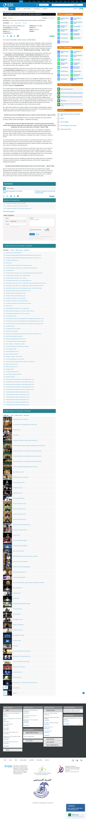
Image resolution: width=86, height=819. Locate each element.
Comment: (31, 217)
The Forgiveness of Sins (11, 316)
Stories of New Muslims (64, 30)
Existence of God (16, 429)
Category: (6, 23)
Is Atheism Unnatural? (17, 629)
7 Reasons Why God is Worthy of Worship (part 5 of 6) (17, 402)
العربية (25, 1)
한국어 (77, 1)
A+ (53, 18)
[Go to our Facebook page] (73, 760)
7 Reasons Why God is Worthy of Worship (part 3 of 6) (17, 397)
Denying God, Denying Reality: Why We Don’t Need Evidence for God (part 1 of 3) (23, 333)
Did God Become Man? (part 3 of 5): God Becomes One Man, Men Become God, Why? (24, 285)
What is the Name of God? (18, 550)
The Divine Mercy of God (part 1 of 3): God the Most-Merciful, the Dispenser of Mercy (24, 273)
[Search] (72, 5)
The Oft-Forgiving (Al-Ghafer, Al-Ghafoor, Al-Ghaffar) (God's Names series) (29, 445)
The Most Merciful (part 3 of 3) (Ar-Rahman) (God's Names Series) (27, 461)
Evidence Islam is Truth (65, 19)
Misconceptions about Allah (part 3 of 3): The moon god (18, 313)
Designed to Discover (10, 376)
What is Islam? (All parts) (67, 89)
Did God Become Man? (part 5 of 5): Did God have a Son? (18, 290)
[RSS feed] (81, 760)
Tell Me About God (17, 593)
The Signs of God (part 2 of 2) (12, 371)
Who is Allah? (9, 262)
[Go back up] (83, 693)
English (21, 1)
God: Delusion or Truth (18, 619)
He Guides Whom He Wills (18, 635)
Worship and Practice (64, 26)
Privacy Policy (39, 760)
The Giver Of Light (17, 640)
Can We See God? (10, 270)
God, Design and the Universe (19, 572)
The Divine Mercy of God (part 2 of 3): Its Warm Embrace (18, 275)
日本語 (56, 1)
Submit (32, 234)
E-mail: (7, 224)
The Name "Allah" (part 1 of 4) (19, 503)
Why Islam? (63, 100)
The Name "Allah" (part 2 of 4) (19, 508)
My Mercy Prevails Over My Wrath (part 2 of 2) (16, 295)
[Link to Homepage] (8, 4)
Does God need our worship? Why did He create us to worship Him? (20, 361)
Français (34, 1)
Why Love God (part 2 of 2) (12, 366)
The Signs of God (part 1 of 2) (12, 260)
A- (49, 18)
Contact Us (75, 8)
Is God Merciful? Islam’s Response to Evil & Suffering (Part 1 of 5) (20, 379)
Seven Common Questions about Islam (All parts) (71, 104)
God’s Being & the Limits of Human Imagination (16, 341)
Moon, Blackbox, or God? (18, 471)
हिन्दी (68, 1)
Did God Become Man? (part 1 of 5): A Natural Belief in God (18, 280)
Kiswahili (72, 1)
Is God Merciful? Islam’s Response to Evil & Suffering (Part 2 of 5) (20, 381)
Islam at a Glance (27, 8)
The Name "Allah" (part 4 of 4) (19, 519)
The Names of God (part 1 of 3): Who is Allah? (13, 192)
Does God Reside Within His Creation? (14, 336)
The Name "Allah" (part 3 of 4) (19, 514)
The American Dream (17, 608)
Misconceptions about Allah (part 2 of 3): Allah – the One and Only (20, 310)
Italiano (60, 1)
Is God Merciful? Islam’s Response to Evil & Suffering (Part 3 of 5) (20, 384)
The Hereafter (77, 26)
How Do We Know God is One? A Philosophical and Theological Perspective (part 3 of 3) (24, 323)
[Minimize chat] (84, 805)
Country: (7, 221)
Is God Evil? (15, 645)
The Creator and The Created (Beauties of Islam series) (25, 424)
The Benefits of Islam (77, 19)
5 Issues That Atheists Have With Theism (21, 651)
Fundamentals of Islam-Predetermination (21, 566)
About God (14, 11)
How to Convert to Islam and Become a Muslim (72, 93)
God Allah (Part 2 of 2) (17, 493)
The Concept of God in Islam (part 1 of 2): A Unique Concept (19, 265)
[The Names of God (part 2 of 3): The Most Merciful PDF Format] (14, 36)
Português (48, 1)
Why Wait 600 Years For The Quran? (21, 477)
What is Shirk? (16, 598)
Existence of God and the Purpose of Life (21, 524)
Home (6, 8)
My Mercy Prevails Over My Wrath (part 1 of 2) (16, 293)
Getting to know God (17, 672)
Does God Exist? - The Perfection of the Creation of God (25, 682)
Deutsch (38, 1)
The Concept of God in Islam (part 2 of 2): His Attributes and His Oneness (21, 267)
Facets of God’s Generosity (12, 331)
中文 (52, 1)
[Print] (11, 36)
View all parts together (8, 211)
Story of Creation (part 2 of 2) (12, 354)
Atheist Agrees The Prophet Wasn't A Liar (21, 656)
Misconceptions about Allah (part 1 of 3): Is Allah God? (17, 308)
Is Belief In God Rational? (18, 624)
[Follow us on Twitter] (77, 760)
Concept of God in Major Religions (20, 545)
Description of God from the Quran (20, 561)
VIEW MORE (6, 746)
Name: (7, 218)
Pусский (43, 1)
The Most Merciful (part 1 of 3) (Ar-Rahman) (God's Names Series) (27, 450)
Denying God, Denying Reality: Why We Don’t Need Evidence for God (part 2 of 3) (23, 257)
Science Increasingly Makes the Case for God (15, 338)
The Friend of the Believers (18, 498)
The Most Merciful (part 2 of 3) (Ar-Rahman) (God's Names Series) (27, 456)
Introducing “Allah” (10, 369)
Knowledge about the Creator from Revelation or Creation (25, 556)
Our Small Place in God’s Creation (13, 328)
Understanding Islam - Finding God (20, 419)
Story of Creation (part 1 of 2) (12, 351)
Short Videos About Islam (78, 79)
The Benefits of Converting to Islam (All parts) (71, 96)
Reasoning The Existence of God (20, 529)
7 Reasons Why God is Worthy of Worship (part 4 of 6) (17, 399)
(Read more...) (6, 721)
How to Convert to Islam (78, 22)
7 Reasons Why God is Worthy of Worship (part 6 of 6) (17, 404)
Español (29, 1)
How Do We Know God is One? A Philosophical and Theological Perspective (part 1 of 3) (24, 318)
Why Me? (15, 693)
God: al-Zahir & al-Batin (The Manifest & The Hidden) (17, 346)
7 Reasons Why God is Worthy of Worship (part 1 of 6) (17, 391)
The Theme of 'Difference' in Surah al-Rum (15, 359)
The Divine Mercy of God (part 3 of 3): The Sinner (16, 278)
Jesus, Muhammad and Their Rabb (13, 374)
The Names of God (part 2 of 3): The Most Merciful (17, 205)
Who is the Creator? (17, 677)
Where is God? (9, 305)
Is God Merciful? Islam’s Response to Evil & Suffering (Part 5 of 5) (20, 389)
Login (37, 4)
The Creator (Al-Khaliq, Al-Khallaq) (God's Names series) (25, 466)
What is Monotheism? (17, 587)
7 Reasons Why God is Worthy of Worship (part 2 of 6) (17, 394)
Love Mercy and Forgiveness (19, 577)
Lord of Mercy (16, 435)
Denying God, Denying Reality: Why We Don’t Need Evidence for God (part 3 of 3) (23, 255)
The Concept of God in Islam (19, 666)
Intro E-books (37, 8)
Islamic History (77, 38)
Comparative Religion (77, 30)
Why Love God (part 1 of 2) (12, 364)
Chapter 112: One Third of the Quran (14, 252)
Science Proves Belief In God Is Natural (21, 661)
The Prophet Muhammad (77, 34)
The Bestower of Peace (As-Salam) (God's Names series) (25, 440)
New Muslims (64, 79)
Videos (18, 8)
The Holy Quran (64, 34)
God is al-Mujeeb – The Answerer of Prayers (15, 343)
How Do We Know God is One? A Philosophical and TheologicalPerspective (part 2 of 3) (24, 321)
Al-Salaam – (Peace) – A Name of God (14, 356)
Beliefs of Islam (9, 11)
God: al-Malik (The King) (11, 348)
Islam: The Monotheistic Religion (20, 540)
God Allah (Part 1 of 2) (17, 487)
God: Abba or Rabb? (10, 326)
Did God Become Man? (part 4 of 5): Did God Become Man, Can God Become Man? (24, 288)
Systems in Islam (65, 41)
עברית (81, 1)
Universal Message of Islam (19, 482)
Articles (11, 8)
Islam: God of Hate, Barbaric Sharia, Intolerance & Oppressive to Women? (28, 582)
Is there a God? (16, 535)
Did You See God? (17, 614)
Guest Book (45, 8)
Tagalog (65, 1)
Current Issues (64, 38)
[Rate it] (4, 36)
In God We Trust (16, 687)
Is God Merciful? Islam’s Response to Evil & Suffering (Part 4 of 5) (20, 386)
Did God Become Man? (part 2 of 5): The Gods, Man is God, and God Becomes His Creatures (26, 283)
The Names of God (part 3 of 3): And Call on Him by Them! (45, 192)
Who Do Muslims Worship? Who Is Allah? (21, 603)
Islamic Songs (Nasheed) (77, 75)
